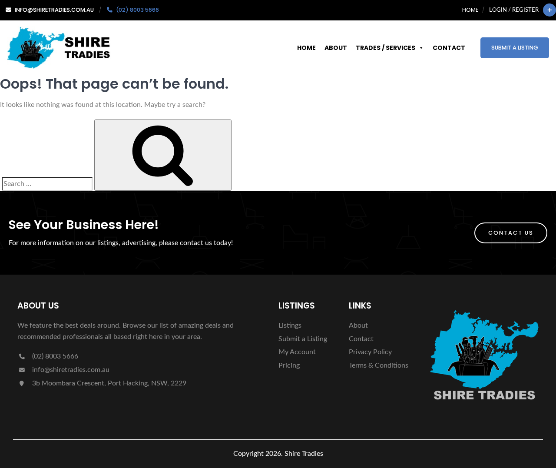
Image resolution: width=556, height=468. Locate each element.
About (335, 47)
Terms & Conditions (378, 365)
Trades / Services (385, 47)
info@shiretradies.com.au (69, 369)
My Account (297, 352)
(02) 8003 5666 (54, 356)
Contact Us (510, 232)
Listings (289, 325)
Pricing (289, 365)
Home (470, 9)
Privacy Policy (370, 352)
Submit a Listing (514, 47)
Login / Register (514, 10)
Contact (449, 47)
